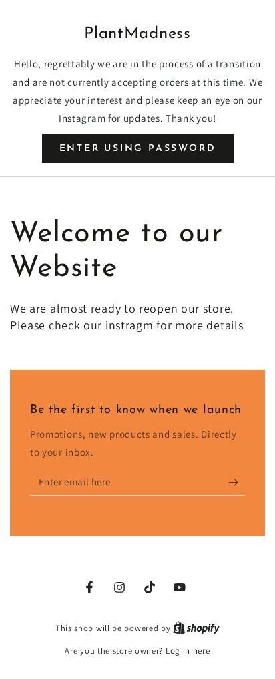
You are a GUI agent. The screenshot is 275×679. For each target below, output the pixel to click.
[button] (138, 148)
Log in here (188, 650)
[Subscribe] (236, 482)
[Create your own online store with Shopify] (196, 628)
